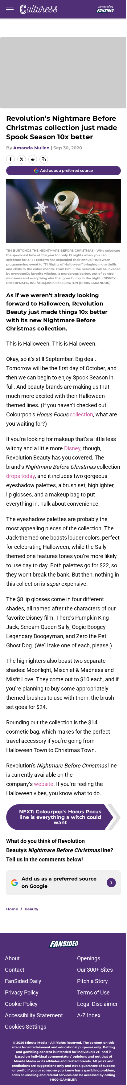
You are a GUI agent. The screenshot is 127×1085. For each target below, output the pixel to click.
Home (12, 909)
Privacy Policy (22, 992)
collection (81, 414)
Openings (88, 958)
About (12, 958)
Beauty (31, 909)
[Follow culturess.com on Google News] (111, 882)
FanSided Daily (23, 981)
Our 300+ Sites (95, 969)
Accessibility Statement (34, 1015)
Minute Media (36, 1043)
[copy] (43, 159)
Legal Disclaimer (97, 1004)
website (43, 784)
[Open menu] (10, 9)
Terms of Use (93, 992)
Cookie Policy (21, 1004)
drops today (20, 476)
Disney (72, 448)
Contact (14, 969)
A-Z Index (88, 1015)
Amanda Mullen (31, 148)
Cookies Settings (25, 1026)
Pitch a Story (92, 981)
